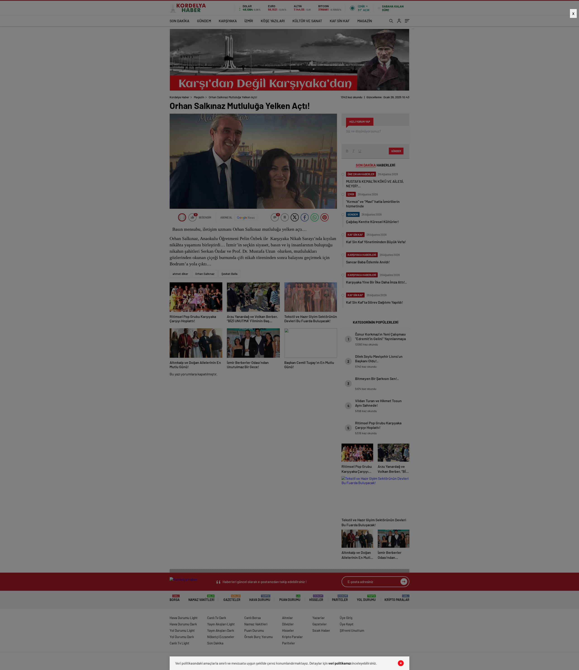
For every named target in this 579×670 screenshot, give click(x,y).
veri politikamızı (339, 663)
